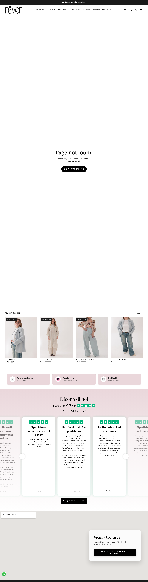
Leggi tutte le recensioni (74, 501)
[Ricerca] (130, 9)
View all (140, 313)
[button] (22, 456)
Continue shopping (74, 169)
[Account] (135, 9)
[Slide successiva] (33, 337)
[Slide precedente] (8, 337)
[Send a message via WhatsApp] (4, 574)
